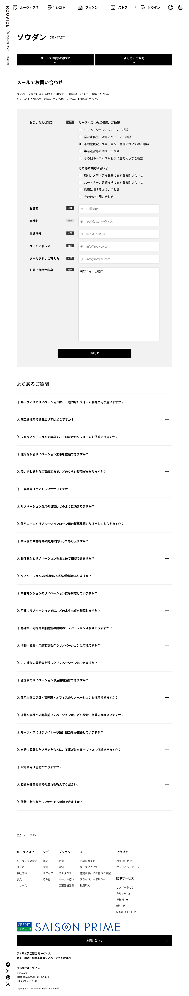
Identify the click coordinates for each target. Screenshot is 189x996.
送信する (94, 353)
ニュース (22, 885)
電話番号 (35, 233)
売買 (61, 861)
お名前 (34, 208)
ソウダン (122, 852)
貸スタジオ (65, 873)
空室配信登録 (66, 885)
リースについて (89, 867)
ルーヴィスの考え (27, 861)
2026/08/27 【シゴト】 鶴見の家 (7, 48)
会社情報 (22, 873)
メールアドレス (40, 246)
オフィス (48, 873)
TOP (19, 835)
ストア (84, 852)
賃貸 (61, 867)
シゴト (47, 852)
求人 (19, 879)
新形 (118, 905)
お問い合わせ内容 (41, 270)
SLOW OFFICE (124, 912)
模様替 (120, 899)
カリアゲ (121, 893)
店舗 (45, 867)
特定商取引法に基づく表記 (95, 873)
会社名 (34, 221)
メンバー (22, 867)
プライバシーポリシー (93, 879)
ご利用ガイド (87, 861)
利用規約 (85, 885)
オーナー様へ (66, 879)
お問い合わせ (124, 861)
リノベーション (125, 887)
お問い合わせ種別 (41, 122)
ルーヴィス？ (25, 852)
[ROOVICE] (7, 16)
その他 (47, 879)
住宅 (45, 861)
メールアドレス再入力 (44, 258)
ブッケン (65, 852)
